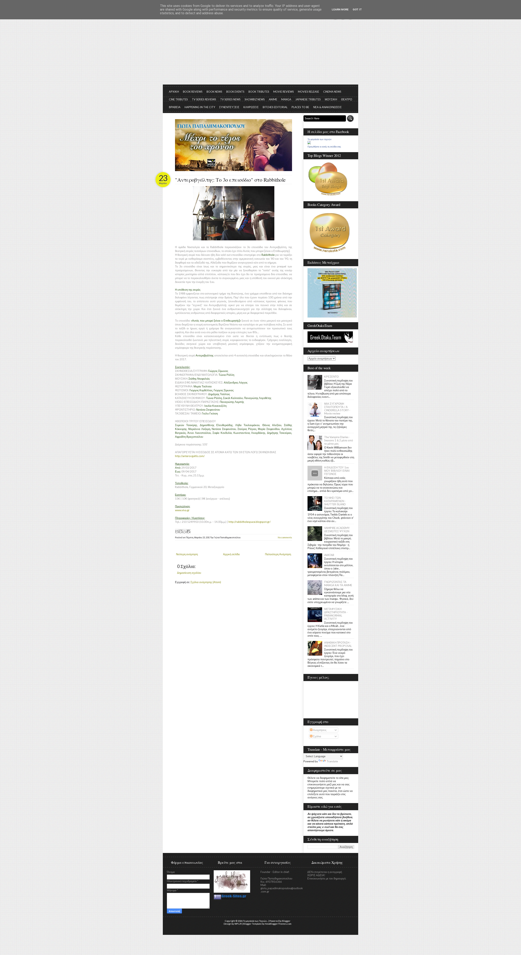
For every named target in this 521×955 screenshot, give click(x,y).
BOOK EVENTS (235, 91)
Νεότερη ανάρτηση (187, 554)
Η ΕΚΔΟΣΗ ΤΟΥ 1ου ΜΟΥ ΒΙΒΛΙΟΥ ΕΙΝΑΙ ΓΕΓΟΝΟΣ (337, 471)
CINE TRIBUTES (178, 99)
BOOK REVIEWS (192, 91)
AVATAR (329, 555)
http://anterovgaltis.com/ (190, 456)
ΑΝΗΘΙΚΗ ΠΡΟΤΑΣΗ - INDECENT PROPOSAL (338, 644)
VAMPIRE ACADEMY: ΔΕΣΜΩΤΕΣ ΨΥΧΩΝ (337, 529)
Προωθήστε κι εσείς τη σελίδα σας (324, 146)
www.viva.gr (182, 510)
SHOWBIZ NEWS (255, 99)
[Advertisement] (260, 53)
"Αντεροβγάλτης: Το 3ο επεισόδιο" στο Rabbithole (230, 179)
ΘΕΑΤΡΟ (346, 99)
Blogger (286, 921)
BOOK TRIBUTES (258, 91)
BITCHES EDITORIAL (275, 107)
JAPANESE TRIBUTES (308, 99)
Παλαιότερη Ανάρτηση (278, 554)
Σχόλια (316, 736)
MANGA (286, 99)
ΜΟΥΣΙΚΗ (331, 99)
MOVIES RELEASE (308, 91)
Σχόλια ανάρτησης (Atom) (205, 582)
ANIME (273, 99)
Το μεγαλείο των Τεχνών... (255, 921)
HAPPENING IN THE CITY (200, 107)
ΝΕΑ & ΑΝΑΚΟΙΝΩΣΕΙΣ (327, 107)
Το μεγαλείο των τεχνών (320, 139)
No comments (285, 537)
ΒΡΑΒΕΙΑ (175, 107)
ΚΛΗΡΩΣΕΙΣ (251, 107)
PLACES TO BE (300, 107)
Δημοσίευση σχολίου (189, 572)
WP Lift (238, 923)
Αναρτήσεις (319, 730)
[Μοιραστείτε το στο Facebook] (188, 531)
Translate (332, 761)
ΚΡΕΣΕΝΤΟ (331, 376)
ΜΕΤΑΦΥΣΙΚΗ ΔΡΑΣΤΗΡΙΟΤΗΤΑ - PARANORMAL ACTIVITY (336, 613)
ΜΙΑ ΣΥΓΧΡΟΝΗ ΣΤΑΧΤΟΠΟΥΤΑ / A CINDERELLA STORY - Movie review (337, 408)
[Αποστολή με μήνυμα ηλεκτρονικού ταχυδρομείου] (177, 531)
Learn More (340, 9)
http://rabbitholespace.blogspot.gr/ (250, 521)
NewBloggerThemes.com (278, 923)
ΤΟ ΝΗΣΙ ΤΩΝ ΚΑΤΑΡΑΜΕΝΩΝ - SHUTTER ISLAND (335, 501)
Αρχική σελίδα (231, 554)
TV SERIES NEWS (230, 99)
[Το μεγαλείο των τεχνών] (309, 143)
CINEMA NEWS (332, 91)
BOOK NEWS (214, 91)
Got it (357, 9)
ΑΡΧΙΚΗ (174, 91)
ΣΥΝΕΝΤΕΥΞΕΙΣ (229, 107)
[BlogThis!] (181, 531)
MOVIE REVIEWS (283, 91)
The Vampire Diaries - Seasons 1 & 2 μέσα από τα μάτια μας (338, 440)
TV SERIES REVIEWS (204, 99)
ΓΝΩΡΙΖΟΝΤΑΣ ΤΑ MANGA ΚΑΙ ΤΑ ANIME (338, 583)
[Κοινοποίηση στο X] (185, 531)
